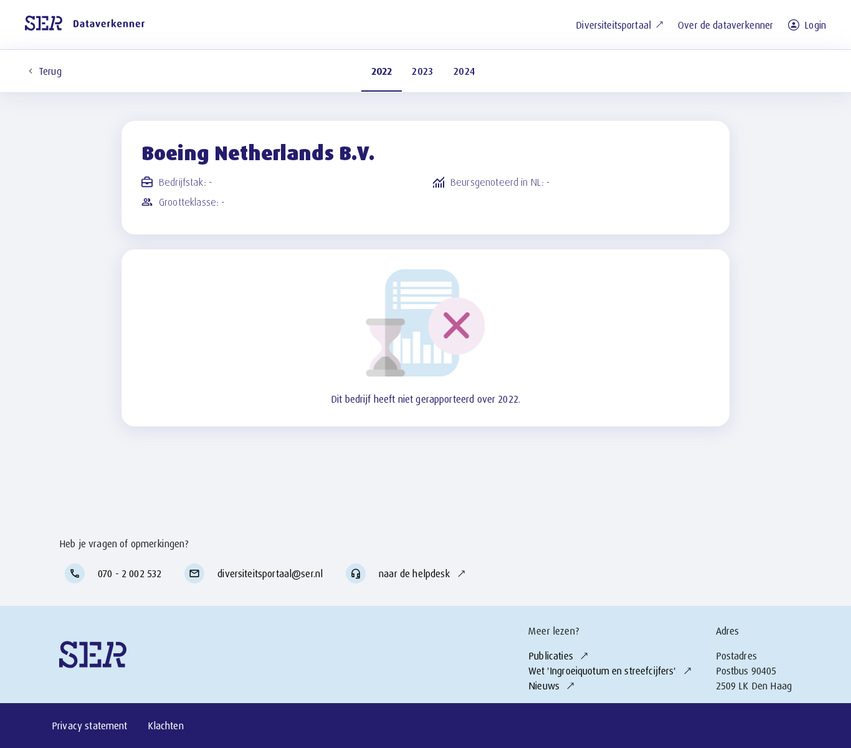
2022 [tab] (381, 71)
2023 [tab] (423, 71)
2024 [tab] (464, 71)
